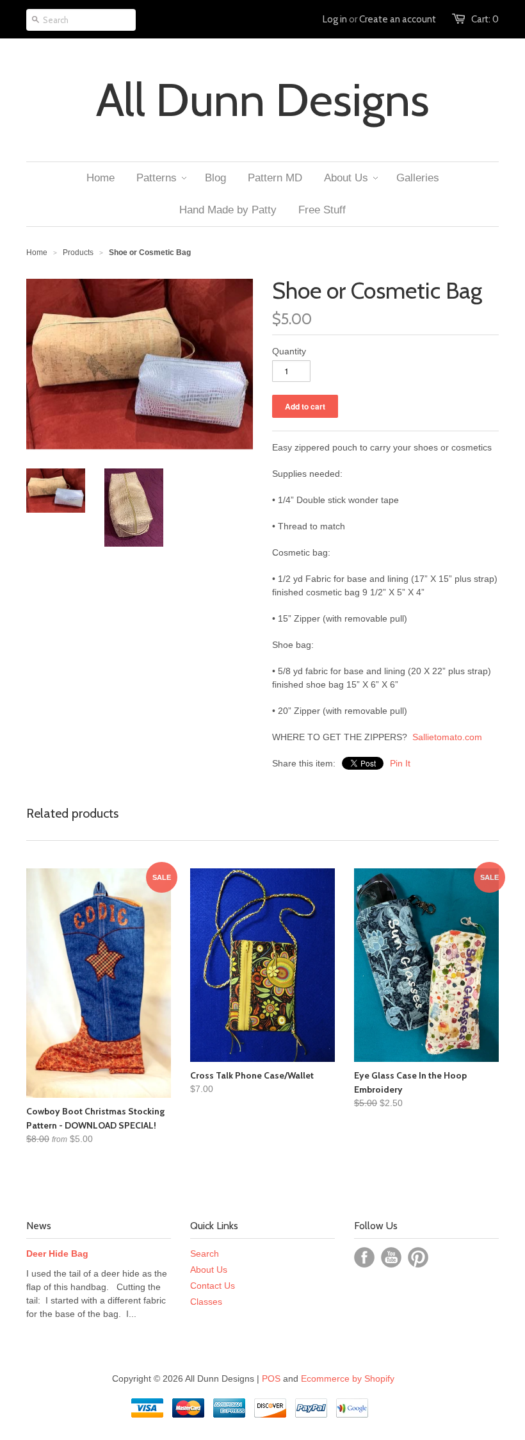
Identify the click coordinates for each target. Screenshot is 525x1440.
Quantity (289, 351)
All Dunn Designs (263, 100)
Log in (335, 19)
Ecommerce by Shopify (347, 1378)
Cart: (485, 19)
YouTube (391, 1257)
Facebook (364, 1257)
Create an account (397, 19)
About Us (208, 1269)
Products (78, 252)
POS (271, 1378)
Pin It (400, 763)
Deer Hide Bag (57, 1253)
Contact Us (212, 1285)
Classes (206, 1301)
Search (204, 1253)
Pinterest (418, 1257)
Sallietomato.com (448, 737)
